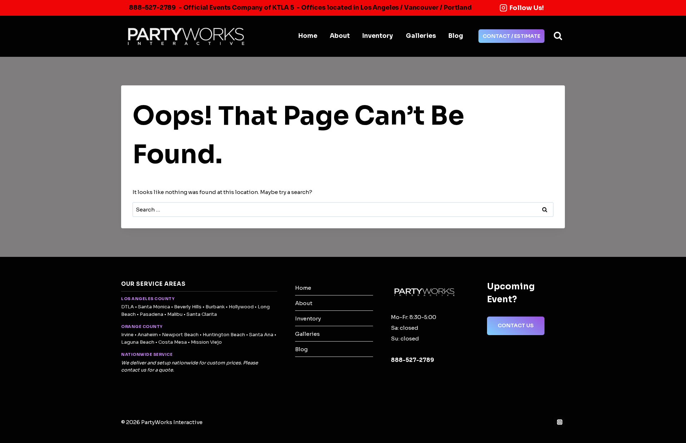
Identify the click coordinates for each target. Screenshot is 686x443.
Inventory (377, 36)
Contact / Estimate (511, 36)
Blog (455, 36)
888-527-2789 (152, 7)
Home (307, 36)
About (340, 36)
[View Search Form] (558, 36)
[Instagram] (559, 422)
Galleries (421, 36)
